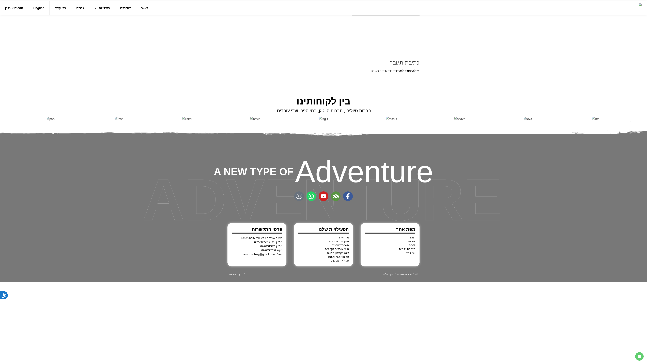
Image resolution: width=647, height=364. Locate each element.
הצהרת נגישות (407, 249)
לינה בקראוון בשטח (338, 253)
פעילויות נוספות (340, 261)
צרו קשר (60, 8)
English (38, 8)
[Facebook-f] (348, 196)
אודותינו (125, 8)
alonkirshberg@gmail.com (259, 254)
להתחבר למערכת (404, 71)
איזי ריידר (343, 237)
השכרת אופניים (340, 245)
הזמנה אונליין (14, 8)
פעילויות (104, 8)
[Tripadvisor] (336, 196)
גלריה (80, 8)
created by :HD (237, 274)
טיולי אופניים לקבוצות (337, 249)
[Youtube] (323, 196)
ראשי (144, 8)
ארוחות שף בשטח (338, 257)
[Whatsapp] (311, 196)
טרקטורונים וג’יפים (338, 241)
